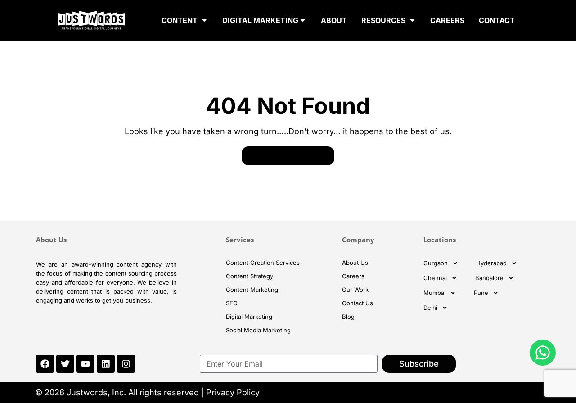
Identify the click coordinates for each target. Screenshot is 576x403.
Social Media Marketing (258, 330)
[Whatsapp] (543, 353)
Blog (348, 316)
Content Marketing (252, 289)
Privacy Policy (233, 392)
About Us (355, 262)
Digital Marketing (249, 316)
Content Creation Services (263, 262)
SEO (232, 303)
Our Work (355, 289)
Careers (353, 276)
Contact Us (357, 303)
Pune (481, 292)
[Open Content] (204, 20)
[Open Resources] (412, 20)
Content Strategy (249, 276)
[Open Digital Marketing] (302, 20)
